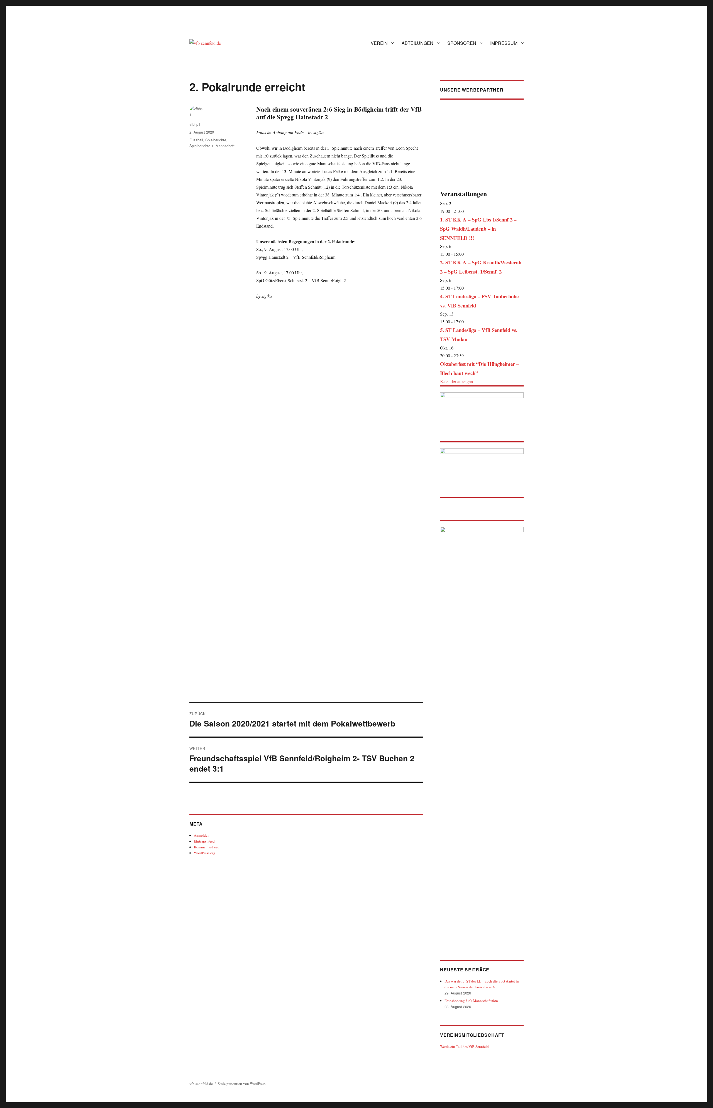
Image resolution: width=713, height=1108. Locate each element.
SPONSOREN (461, 43)
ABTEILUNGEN (417, 43)
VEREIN (379, 43)
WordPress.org (204, 852)
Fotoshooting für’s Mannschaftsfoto (471, 1000)
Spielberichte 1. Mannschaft (212, 145)
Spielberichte (215, 139)
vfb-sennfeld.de (201, 1083)
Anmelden (201, 835)
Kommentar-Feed (206, 847)
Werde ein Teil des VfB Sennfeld (464, 1046)
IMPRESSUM (503, 43)
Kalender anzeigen (456, 381)
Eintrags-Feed (204, 841)
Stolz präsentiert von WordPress (241, 1083)
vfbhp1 (194, 124)
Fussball (196, 139)
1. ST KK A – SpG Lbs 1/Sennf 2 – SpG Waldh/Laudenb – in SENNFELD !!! (478, 229)
